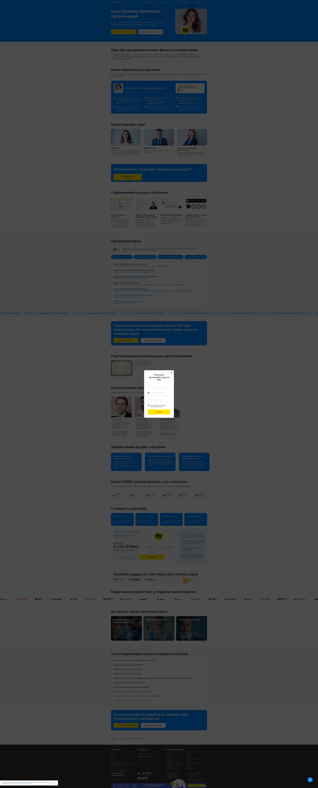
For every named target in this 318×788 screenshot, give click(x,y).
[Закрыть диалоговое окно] (171, 373)
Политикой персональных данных (26, 783)
